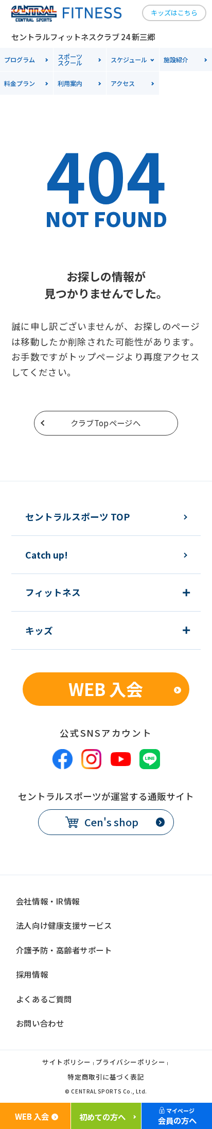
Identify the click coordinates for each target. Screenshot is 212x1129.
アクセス (123, 83)
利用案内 (70, 83)
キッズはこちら (174, 13)
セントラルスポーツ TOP (77, 517)
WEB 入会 (105, 688)
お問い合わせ (40, 1023)
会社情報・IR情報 (48, 901)
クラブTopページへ (105, 422)
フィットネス (53, 592)
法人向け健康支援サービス (64, 925)
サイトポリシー (66, 1063)
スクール (70, 59)
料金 (19, 83)
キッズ (39, 630)
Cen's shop (111, 821)
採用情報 (32, 974)
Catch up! (46, 555)
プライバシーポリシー (131, 1063)
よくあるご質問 (44, 998)
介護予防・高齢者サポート (64, 950)
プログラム (19, 59)
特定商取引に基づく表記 (105, 1078)
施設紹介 (176, 59)
